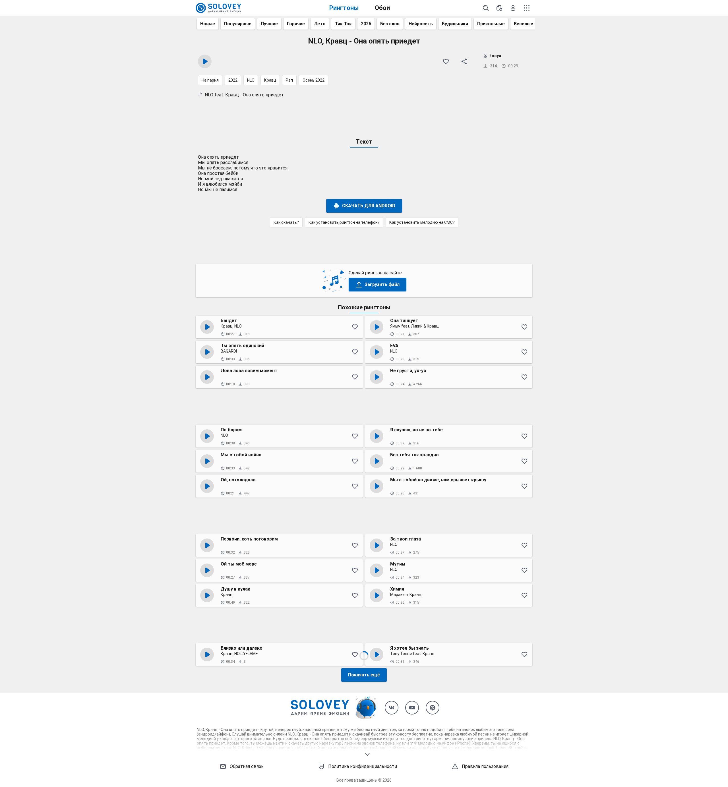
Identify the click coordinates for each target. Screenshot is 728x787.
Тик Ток (343, 23)
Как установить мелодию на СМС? (422, 222)
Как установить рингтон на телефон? (344, 222)
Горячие (296, 23)
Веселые (523, 23)
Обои (382, 7)
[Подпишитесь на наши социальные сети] (391, 707)
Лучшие (269, 23)
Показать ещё (364, 675)
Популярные (237, 23)
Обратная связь (247, 766)
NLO (251, 80)
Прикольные (491, 23)
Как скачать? (286, 222)
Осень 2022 (313, 80)
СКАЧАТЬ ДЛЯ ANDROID (368, 205)
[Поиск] (486, 8)
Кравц (270, 80)
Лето (320, 23)
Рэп (289, 80)
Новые (207, 23)
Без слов (390, 23)
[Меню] (526, 8)
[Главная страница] (218, 8)
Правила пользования (485, 766)
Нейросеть (421, 23)
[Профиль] (513, 8)
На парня (210, 80)
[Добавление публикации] (499, 8)
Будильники (455, 23)
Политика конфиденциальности (362, 766)
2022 (232, 80)
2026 (366, 23)
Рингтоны (344, 7)
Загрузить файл (382, 284)
